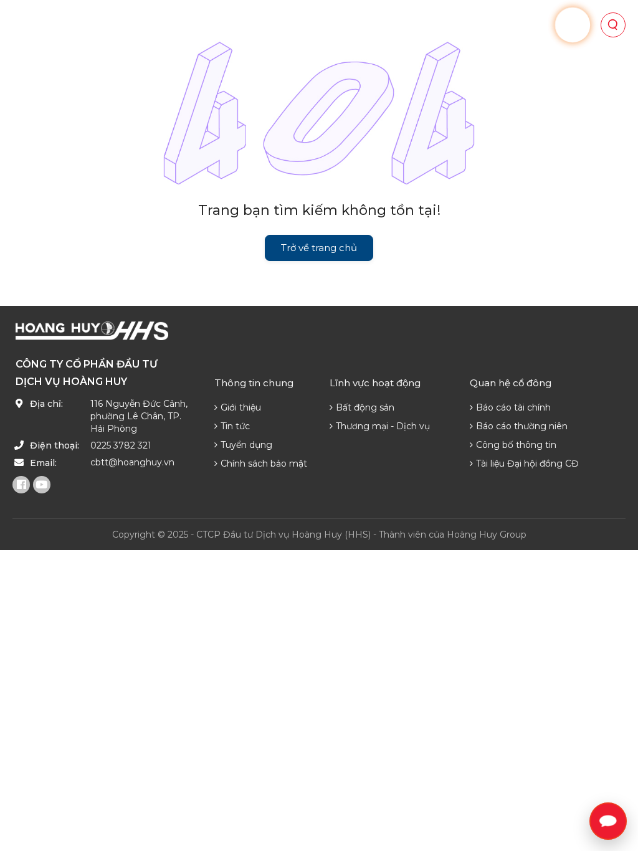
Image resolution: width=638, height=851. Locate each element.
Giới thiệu (241, 407)
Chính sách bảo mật (264, 463)
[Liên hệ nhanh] (608, 821)
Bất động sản (365, 407)
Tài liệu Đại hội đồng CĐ (527, 463)
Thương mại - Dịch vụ (383, 426)
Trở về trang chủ (319, 248)
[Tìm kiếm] (613, 24)
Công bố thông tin (516, 444)
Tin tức (235, 426)
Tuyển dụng (246, 444)
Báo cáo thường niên (522, 426)
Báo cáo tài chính (513, 407)
